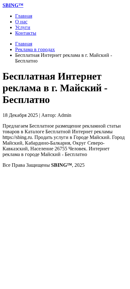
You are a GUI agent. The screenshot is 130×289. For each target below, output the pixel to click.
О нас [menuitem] (21, 21)
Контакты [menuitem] (25, 33)
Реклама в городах (35, 49)
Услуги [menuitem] (22, 27)
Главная (23, 43)
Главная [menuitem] (23, 16)
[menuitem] (13, 5)
